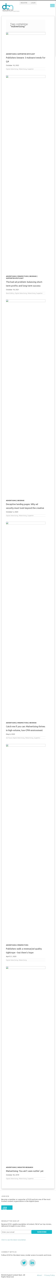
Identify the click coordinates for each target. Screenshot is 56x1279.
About (39, 1275)
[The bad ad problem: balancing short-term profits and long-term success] (25, 174)
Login (33, 3)
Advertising (11, 54)
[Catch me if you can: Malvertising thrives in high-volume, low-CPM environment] (25, 620)
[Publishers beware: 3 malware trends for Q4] (25, 41)
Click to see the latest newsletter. (13, 1240)
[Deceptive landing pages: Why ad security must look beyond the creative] (25, 398)
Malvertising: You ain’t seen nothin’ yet (24, 1171)
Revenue (33, 276)
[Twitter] (23, 1262)
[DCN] (11, 7)
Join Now (5, 1208)
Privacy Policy (49, 1275)
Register (24, 3)
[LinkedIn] (32, 1262)
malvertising (23, 69)
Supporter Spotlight (26, 54)
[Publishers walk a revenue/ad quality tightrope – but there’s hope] (25, 843)
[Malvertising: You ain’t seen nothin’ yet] (25, 1065)
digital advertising (12, 69)
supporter (30, 69)
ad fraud (9, 738)
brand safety (10, 293)
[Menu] (52, 5)
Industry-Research (25, 1167)
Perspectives (22, 276)
